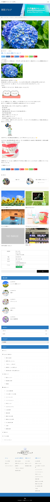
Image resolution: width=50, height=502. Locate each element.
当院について (6, 374)
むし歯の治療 (8, 409)
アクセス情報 (6, 436)
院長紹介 (7, 383)
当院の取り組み (18, 470)
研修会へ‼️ (28, 245)
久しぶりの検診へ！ (5, 226)
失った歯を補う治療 (9, 422)
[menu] (48, 2)
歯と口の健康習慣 (14, 319)
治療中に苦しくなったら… (10, 361)
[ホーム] (1, 16)
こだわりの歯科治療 (9, 390)
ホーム (4, 350)
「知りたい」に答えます (19, 468)
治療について (6, 387)
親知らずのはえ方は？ (30, 207)
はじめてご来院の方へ (7, 354)
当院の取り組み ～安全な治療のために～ (12, 370)
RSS (25, 498)
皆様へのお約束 (8, 357)
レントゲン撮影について (6, 207)
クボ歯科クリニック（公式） (27, 500)
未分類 (24, 333)
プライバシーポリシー (7, 439)
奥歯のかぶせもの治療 (9, 419)
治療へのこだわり (38, 463)
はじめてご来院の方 (19, 458)
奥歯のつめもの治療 (9, 416)
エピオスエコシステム (9, 406)
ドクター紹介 (27, 461)
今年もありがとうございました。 (32, 226)
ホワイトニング (13, 301)
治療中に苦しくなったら (19, 463)
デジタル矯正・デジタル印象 (40, 466)
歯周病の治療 (8, 428)
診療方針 (16, 465)
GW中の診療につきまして (6, 245)
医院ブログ (5, 432)
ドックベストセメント (9, 400)
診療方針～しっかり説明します (11, 367)
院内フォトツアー (8, 377)
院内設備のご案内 (8, 380)
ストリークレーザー (9, 397)
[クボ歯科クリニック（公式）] (23, 2)
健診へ (11, 292)
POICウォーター (8, 403)
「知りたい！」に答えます (10, 364)
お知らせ (4, 174)
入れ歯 (6, 425)
